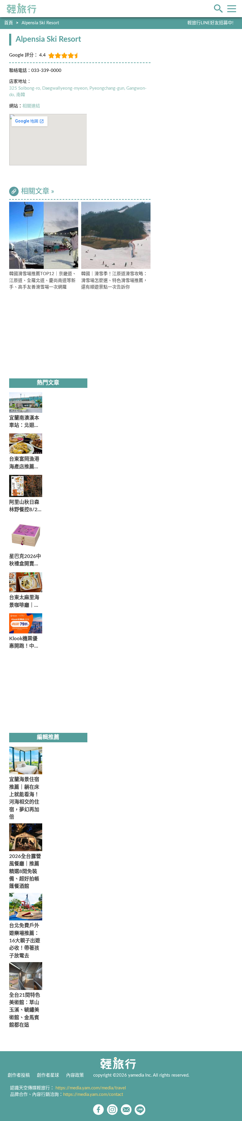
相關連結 (31, 106)
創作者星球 (48, 1075)
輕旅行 (21, 8)
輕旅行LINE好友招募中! (210, 23)
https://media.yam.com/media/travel (90, 1088)
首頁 (8, 23)
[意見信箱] (126, 1109)
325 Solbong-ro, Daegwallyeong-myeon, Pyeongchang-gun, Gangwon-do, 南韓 (78, 91)
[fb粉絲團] (98, 1109)
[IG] (112, 1109)
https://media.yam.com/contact (93, 1094)
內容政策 (75, 1075)
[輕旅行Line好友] (140, 1109)
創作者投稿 (19, 1075)
